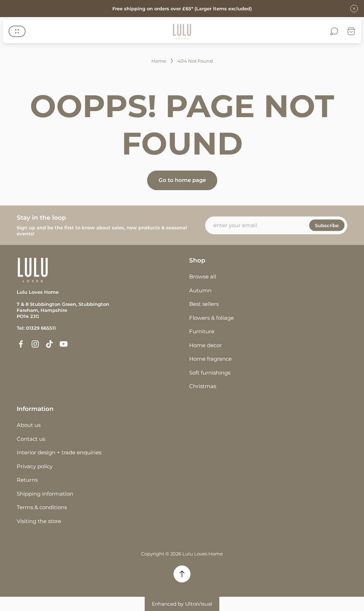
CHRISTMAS (202, 386)
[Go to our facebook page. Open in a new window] (21, 344)
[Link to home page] (33, 270)
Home (158, 61)
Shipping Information (45, 493)
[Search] (334, 31)
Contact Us (31, 438)
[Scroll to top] (182, 574)
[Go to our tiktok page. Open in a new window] (49, 344)
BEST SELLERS (204, 304)
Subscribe (327, 225)
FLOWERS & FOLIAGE (211, 317)
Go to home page (182, 180)
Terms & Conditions (42, 507)
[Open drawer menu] (17, 31)
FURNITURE (201, 331)
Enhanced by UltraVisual (182, 604)
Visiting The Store (39, 521)
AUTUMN (200, 290)
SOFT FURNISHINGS (209, 372)
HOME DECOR (205, 345)
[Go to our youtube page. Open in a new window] (63, 344)
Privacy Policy (35, 466)
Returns (27, 479)
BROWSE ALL (202, 276)
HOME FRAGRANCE (210, 358)
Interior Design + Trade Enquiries (59, 452)
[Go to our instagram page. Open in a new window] (35, 344)
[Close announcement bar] (354, 8)
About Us (29, 425)
